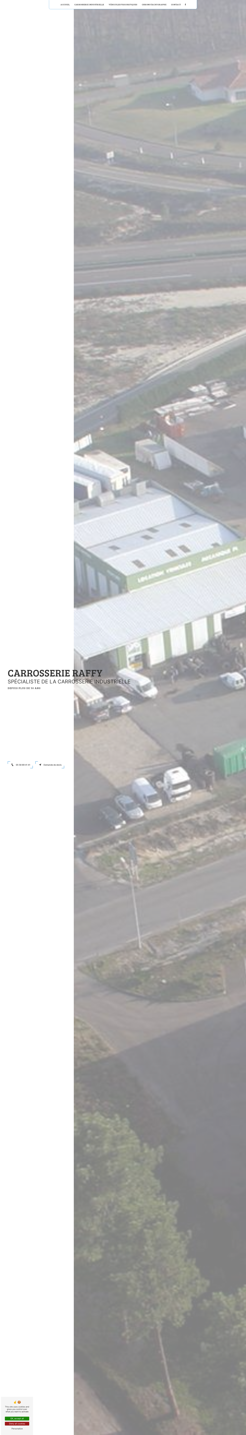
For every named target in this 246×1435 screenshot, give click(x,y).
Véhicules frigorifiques (123, 4)
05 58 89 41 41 (23, 765)
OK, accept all (17, 1418)
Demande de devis (53, 765)
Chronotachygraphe (154, 4)
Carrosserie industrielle (89, 4)
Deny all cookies (17, 1423)
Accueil (65, 4)
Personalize (17, 1428)
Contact (176, 4)
